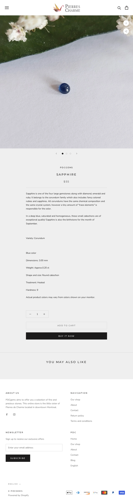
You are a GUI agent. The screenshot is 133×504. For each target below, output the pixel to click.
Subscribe (17, 458)
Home (74, 438)
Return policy (77, 415)
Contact (74, 410)
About (74, 405)
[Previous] (56, 153)
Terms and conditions (81, 421)
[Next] (76, 153)
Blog (73, 460)
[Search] (119, 7)
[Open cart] (126, 8)
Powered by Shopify (18, 495)
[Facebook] (7, 414)
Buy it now (66, 336)
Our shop (75, 399)
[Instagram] (14, 414)
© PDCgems (15, 491)
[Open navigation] (7, 7)
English (74, 465)
